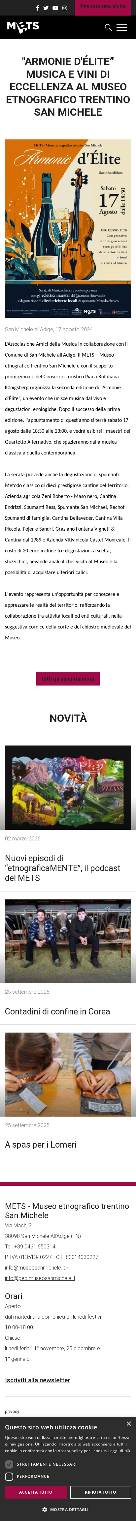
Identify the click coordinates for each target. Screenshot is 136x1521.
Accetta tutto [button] (35, 1492)
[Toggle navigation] (122, 28)
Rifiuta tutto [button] (100, 1492)
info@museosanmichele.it (35, 1268)
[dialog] (68, 1469)
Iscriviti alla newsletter (37, 1380)
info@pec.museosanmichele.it (40, 1278)
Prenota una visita (103, 6)
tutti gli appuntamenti (68, 679)
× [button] (128, 1423)
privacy (12, 1411)
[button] (68, 1509)
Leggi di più (119, 1450)
